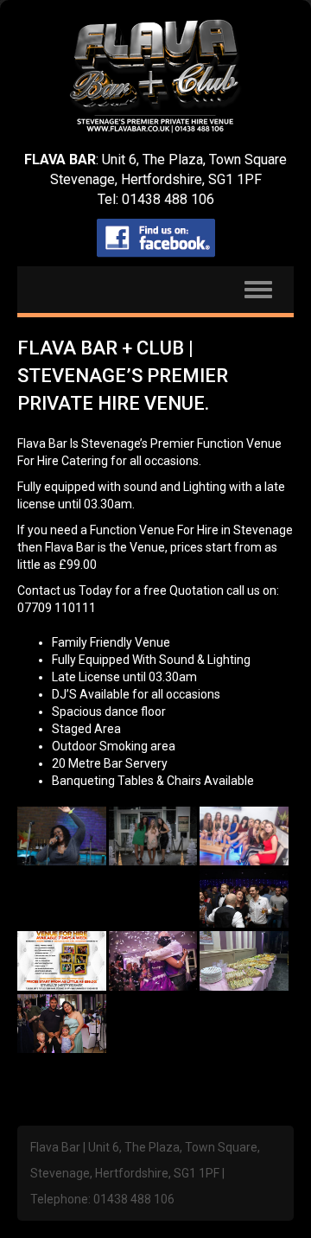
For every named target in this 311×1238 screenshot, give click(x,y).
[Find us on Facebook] (155, 238)
